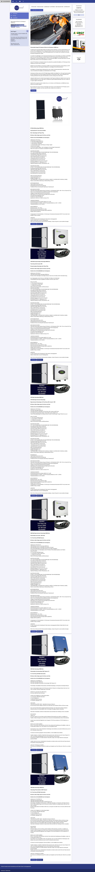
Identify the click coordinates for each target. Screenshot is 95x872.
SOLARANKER (6, 1)
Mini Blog (14, 15)
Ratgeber (40, 223)
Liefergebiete (15, 13)
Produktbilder (15, 17)
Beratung (33, 90)
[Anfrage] (20, 1)
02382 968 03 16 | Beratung (37, 10)
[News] (13, 1)
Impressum (3, 870)
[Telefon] (16, 1)
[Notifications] (23, 1)
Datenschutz (8, 870)
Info (78, 14)
